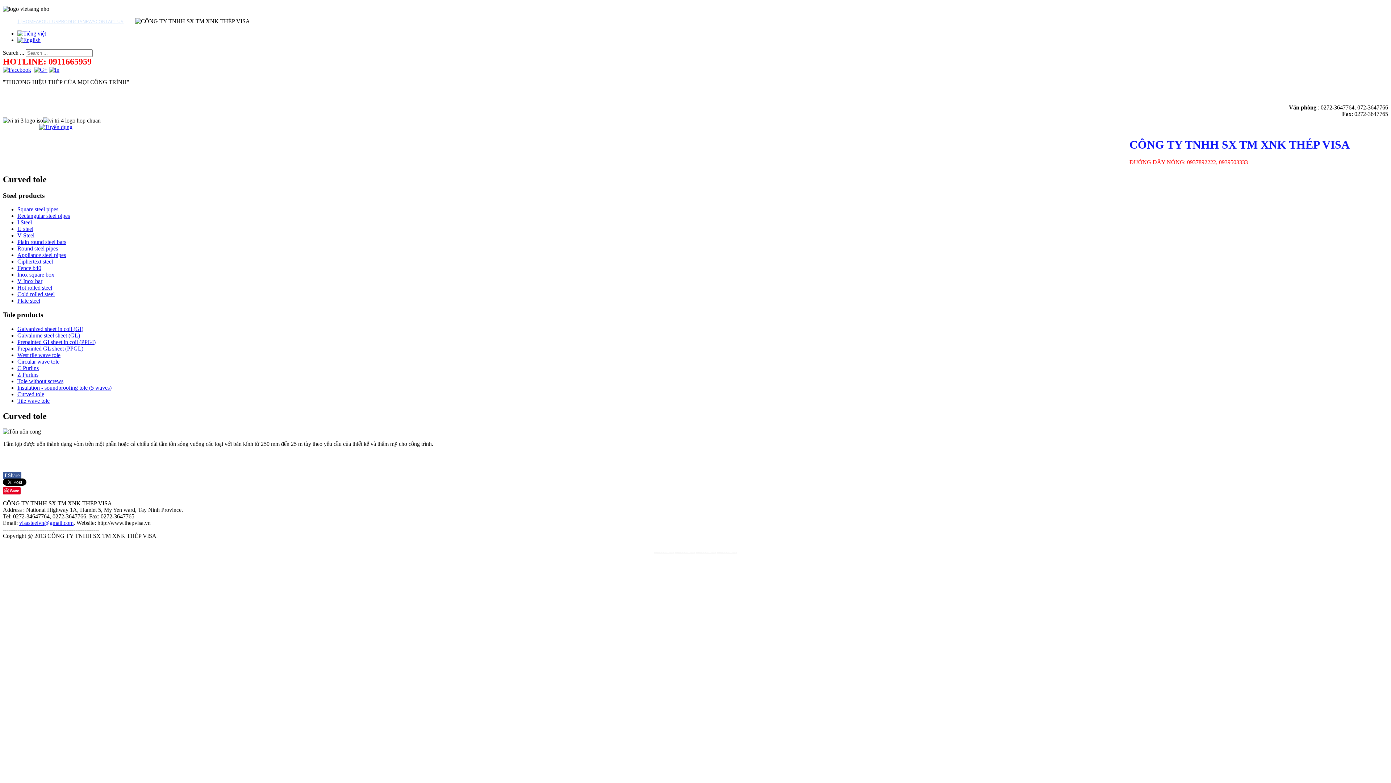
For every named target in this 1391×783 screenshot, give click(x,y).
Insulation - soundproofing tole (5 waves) (64, 388)
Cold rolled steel (36, 294)
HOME (29, 21)
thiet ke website (668, 553)
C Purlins (28, 368)
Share (12, 475)
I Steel (24, 222)
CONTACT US (110, 21)
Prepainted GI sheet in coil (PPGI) (56, 342)
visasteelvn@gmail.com (46, 523)
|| (19, 21)
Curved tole (30, 394)
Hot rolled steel (34, 288)
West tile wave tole (38, 355)
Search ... (13, 53)
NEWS (89, 21)
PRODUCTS (70, 21)
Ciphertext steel (35, 261)
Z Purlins (27, 375)
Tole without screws (40, 381)
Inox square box (35, 275)
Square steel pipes (37, 209)
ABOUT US (47, 21)
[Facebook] (17, 70)
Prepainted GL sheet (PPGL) (50, 348)
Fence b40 (29, 268)
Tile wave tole (33, 401)
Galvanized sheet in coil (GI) (50, 329)
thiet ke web (658, 553)
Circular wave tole (38, 362)
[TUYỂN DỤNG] (55, 127)
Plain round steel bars (41, 242)
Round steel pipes (37, 248)
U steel (25, 229)
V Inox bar (29, 281)
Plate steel (28, 301)
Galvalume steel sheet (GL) (48, 335)
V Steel (25, 235)
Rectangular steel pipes (43, 216)
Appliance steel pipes (41, 255)
